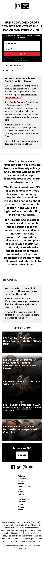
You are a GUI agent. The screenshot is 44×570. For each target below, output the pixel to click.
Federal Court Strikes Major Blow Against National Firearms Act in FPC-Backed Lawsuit (19, 364)
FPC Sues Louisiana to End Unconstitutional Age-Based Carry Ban (20, 429)
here (14, 280)
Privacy (21, 507)
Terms (20, 510)
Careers (21, 481)
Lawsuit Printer (24, 486)
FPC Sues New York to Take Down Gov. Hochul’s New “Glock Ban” (22, 340)
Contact (21, 504)
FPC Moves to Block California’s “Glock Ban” (21, 383)
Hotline (21, 494)
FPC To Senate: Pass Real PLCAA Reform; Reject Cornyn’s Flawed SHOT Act (22, 407)
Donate (22, 455)
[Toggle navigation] (22, 13)
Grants (20, 492)
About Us (21, 484)
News (20, 489)
